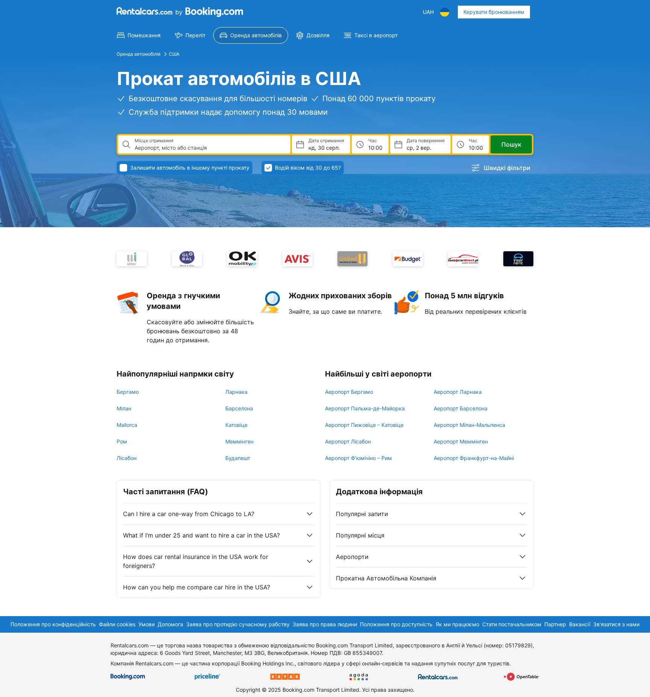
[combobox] (209, 148)
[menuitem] (139, 35)
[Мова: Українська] (444, 12)
